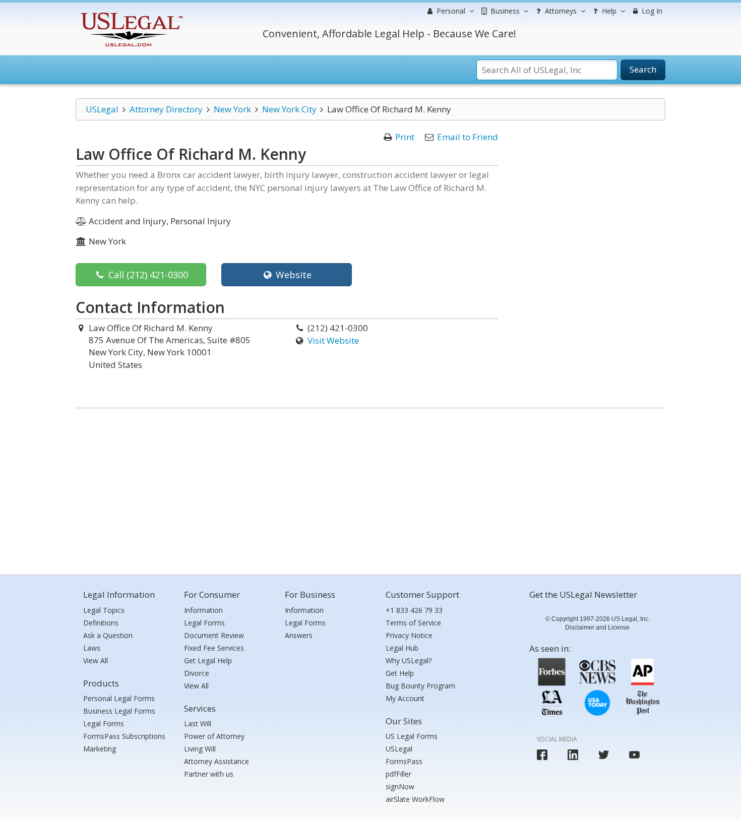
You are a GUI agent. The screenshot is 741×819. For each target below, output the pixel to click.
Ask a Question (108, 635)
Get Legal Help (208, 660)
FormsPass (404, 761)
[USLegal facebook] (542, 754)
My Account (405, 698)
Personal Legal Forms (119, 698)
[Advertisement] (370, 488)
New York (232, 109)
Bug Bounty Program (420, 685)
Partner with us (208, 774)
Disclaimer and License (597, 627)
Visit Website (333, 340)
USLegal (102, 109)
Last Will (197, 723)
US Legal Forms (412, 736)
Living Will (200, 748)
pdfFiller (398, 774)
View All (95, 660)
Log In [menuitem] (651, 11)
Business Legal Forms (119, 711)
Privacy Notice (409, 635)
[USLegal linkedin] (573, 754)
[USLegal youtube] (634, 754)
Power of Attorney (214, 736)
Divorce (196, 673)
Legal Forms (103, 723)
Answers (299, 635)
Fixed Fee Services (214, 648)
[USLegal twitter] (603, 754)
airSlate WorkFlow (415, 799)
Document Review (214, 635)
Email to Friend (467, 137)
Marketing (99, 748)
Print (404, 137)
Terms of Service (413, 622)
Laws (91, 648)
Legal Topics (104, 610)
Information (203, 610)
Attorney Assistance (216, 761)
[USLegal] (130, 14)
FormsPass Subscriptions (124, 736)
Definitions (100, 622)
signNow (400, 786)
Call (147, 275)
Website (292, 275)
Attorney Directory (166, 109)
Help (608, 11)
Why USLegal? (408, 660)
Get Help (400, 673)
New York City (289, 109)
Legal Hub (402, 648)
